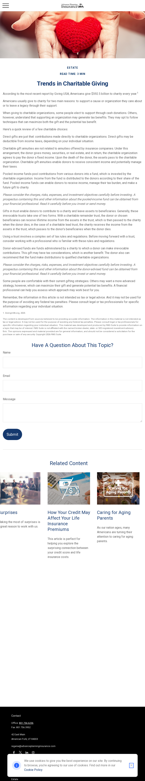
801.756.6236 (26, 723)
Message (9, 399)
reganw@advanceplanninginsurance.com (33, 746)
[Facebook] (13, 752)
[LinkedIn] (26, 752)
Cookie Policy (33, 770)
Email (6, 376)
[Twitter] (20, 752)
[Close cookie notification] (131, 765)
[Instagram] (33, 752)
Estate (14, 779)
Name (7, 352)
